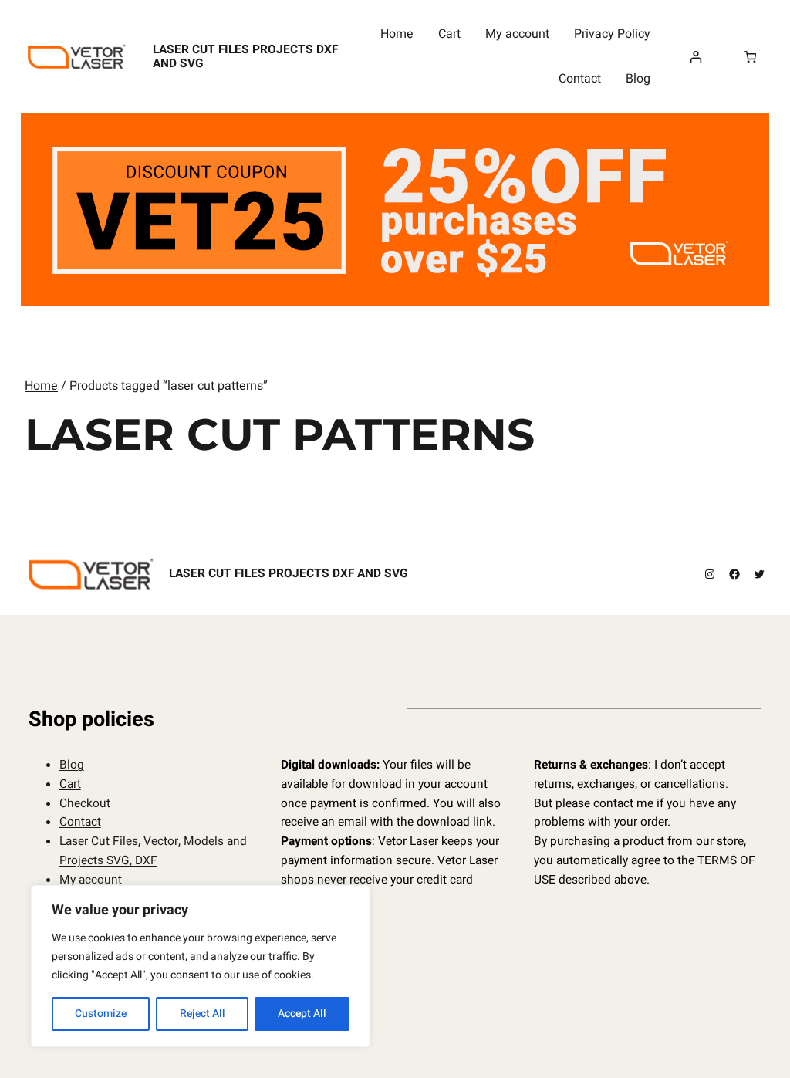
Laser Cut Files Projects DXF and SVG (245, 57)
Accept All (302, 1013)
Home (41, 386)
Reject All (202, 1013)
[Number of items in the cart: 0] (750, 57)
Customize (101, 1013)
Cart (70, 784)
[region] (200, 966)
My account (90, 880)
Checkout (84, 804)
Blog (71, 765)
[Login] (696, 57)
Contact (80, 822)
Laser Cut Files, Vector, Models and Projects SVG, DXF (153, 851)
